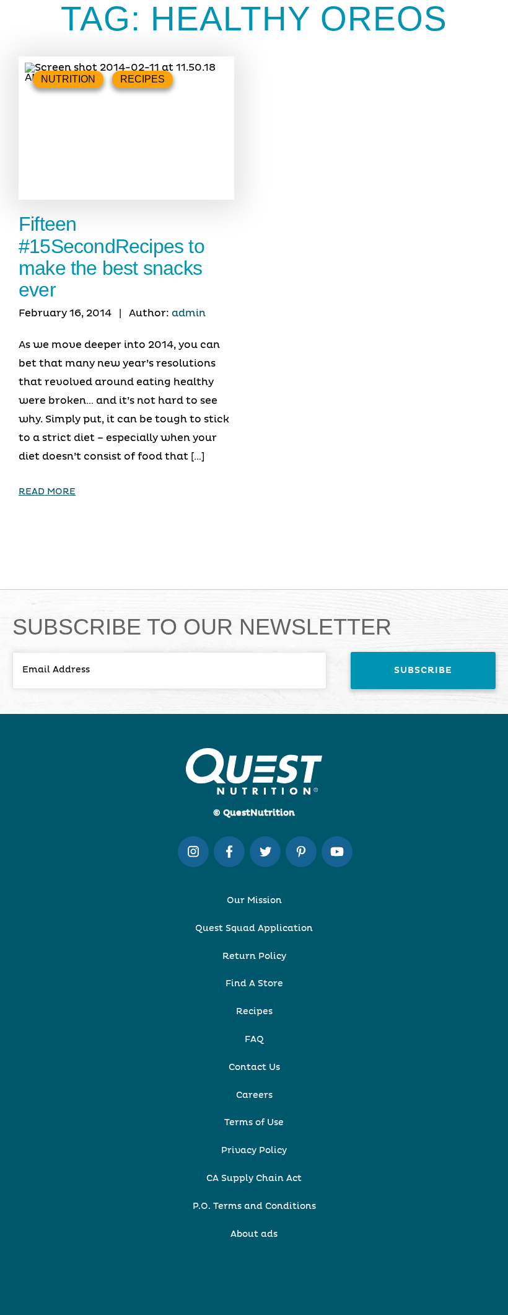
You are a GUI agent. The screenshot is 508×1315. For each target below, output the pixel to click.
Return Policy (254, 956)
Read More (47, 492)
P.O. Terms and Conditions (254, 1206)
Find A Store (254, 983)
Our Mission (254, 900)
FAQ (254, 1039)
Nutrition (68, 79)
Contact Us (254, 1067)
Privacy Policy (254, 1150)
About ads (254, 1234)
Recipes (142, 79)
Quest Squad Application (254, 928)
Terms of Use (254, 1122)
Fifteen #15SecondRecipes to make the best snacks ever (111, 257)
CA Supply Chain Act (254, 1178)
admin (189, 313)
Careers (254, 1095)
